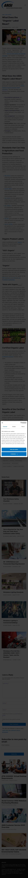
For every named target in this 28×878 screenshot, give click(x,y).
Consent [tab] (5, 426)
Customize (13, 454)
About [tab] (22, 426)
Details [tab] (14, 426)
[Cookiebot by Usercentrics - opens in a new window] (20, 423)
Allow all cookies (14, 449)
